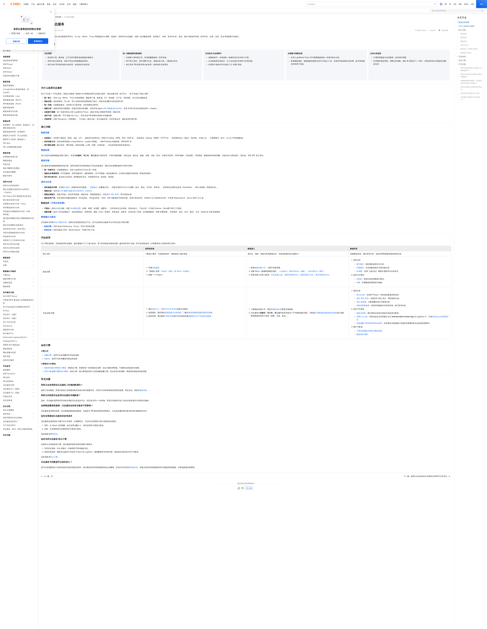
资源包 (47, 358)
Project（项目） (167, 271)
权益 (48, 4)
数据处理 (45, 149)
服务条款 (143, 390)
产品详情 (432, 30)
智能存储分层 (276, 309)
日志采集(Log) (277, 274)
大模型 (26, 4)
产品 (33, 4)
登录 (481, 4)
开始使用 (58, 17)
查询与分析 (46, 181)
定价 (55, 4)
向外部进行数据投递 (374, 330)
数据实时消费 (361, 334)
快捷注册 (16, 41)
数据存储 (45, 160)
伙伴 (69, 4)
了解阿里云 (83, 4)
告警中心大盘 (361, 316)
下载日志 (360, 330)
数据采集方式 (260, 267)
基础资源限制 (192, 312)
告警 (62, 202)
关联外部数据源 (362, 305)
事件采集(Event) (322, 274)
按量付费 (48, 355)
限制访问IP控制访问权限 (200, 316)
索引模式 (66, 187)
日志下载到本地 (60, 222)
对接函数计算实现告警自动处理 (369, 323)
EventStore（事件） (316, 271)
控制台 (466, 4)
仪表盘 (58, 208)
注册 (472, 4)
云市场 (61, 4)
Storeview (360, 294)
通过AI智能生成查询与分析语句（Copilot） (75, 190)
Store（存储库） (183, 271)
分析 (128, 187)
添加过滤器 (361, 313)
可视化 (54, 202)
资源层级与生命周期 (173, 312)
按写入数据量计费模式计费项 (56, 371)
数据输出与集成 (48, 216)
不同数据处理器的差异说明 (326, 312)
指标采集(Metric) (292, 274)
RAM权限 (169, 316)
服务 (75, 4)
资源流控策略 (206, 312)
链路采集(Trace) (307, 274)
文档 (454, 4)
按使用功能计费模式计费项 (55, 367)
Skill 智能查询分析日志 (112, 108)
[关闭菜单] (4, 4)
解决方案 (40, 4)
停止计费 (54, 457)
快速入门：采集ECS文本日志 (164, 309)
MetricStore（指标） (297, 271)
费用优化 (54, 434)
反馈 (250, 488)
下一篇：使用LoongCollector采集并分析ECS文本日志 (425, 476)
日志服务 (155, 267)
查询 (123, 187)
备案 (460, 4)
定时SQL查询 (113, 194)
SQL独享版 (361, 301)
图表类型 (77, 208)
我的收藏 (445, 30)
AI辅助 (359, 271)
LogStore (283, 271)
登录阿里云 (38, 41)
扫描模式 (93, 187)
